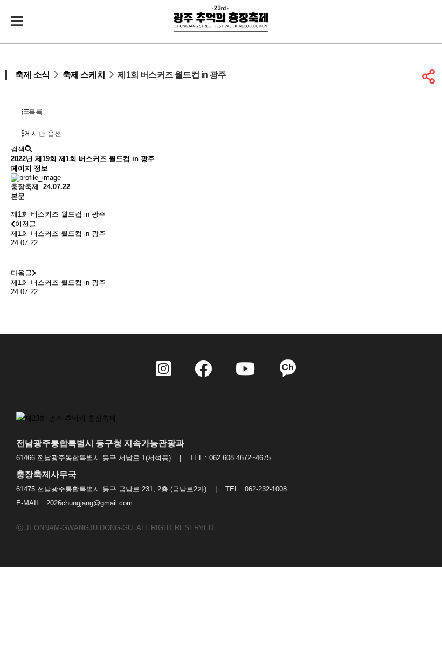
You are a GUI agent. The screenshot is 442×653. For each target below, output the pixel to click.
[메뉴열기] (16, 21)
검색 (18, 149)
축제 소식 (32, 74)
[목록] (21, 257)
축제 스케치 (84, 74)
